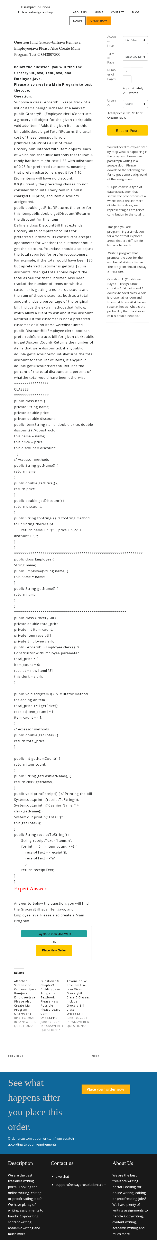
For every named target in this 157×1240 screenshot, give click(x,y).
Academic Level (111, 41)
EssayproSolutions (35, 7)
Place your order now (105, 1089)
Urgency (111, 102)
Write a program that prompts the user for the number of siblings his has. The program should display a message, (127, 262)
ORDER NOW (116, 117)
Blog (135, 12)
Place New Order (54, 950)
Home (99, 12)
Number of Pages (111, 74)
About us (80, 12)
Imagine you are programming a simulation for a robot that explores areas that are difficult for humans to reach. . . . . (125, 236)
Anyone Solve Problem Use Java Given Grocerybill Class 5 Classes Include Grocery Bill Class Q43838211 (78, 997)
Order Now (98, 20)
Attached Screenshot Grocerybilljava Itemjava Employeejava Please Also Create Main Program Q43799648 (25, 997)
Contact (117, 12)
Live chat (62, 1176)
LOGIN (77, 20)
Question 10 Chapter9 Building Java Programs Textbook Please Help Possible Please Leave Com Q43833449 (50, 999)
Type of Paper (111, 57)
